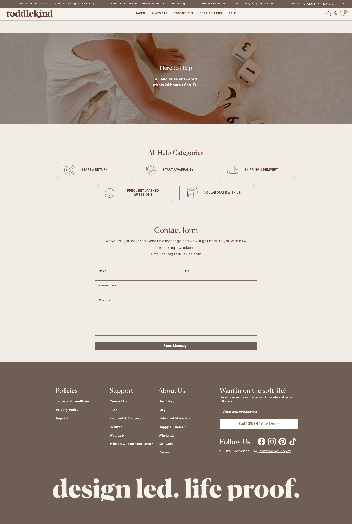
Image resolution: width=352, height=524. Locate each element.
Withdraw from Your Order (131, 443)
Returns (116, 427)
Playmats (159, 13)
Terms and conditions (73, 401)
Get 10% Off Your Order (259, 424)
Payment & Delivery (125, 418)
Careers (164, 452)
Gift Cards (166, 443)
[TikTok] (293, 441)
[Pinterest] (282, 441)
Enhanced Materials (174, 418)
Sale (232, 13)
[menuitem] (140, 14)
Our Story (166, 401)
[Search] (329, 14)
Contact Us (118, 401)
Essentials (183, 13)
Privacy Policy (67, 410)
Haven (140, 13)
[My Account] (335, 14)
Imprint (62, 418)
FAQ (113, 410)
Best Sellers (210, 13)
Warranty (117, 435)
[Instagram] (272, 441)
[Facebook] (261, 441)
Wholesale (166, 435)
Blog (162, 410)
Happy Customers (172, 427)
